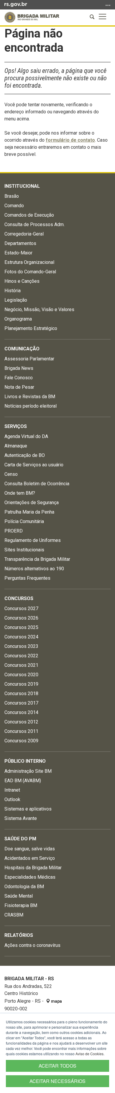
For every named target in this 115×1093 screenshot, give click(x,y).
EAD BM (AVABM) (22, 780)
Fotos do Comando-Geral (30, 272)
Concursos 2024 (21, 637)
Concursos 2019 (21, 684)
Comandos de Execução (29, 215)
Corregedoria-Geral (24, 234)
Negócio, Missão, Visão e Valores (39, 309)
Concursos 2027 (21, 608)
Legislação (15, 300)
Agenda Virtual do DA (26, 436)
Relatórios (18, 935)
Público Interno (25, 761)
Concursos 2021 (21, 665)
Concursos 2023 (21, 646)
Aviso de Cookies (89, 1053)
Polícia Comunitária (24, 521)
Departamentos (20, 243)
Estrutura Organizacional (29, 262)
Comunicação (22, 349)
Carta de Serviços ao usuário (33, 465)
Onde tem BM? (19, 493)
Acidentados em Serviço (29, 858)
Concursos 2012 (21, 722)
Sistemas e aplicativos (28, 809)
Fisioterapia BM (20, 905)
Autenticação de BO (24, 455)
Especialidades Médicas (29, 877)
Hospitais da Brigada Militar (33, 867)
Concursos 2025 (21, 627)
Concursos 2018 (21, 693)
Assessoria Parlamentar (29, 359)
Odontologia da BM (24, 886)
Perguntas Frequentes (27, 578)
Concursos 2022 (21, 656)
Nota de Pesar (19, 387)
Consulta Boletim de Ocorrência (36, 483)
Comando (14, 205)
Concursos (18, 598)
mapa (56, 1001)
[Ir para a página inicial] (31, 17)
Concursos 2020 (21, 674)
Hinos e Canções (22, 281)
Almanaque (15, 446)
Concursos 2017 (21, 703)
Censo (11, 474)
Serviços (15, 426)
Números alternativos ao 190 (34, 568)
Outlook (12, 799)
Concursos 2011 (21, 731)
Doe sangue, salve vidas (29, 849)
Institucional (22, 186)
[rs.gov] (15, 4)
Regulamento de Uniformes (32, 540)
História (12, 290)
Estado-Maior (18, 253)
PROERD (13, 531)
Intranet (12, 790)
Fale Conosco (18, 377)
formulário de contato (70, 140)
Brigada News (18, 368)
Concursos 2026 (21, 618)
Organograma (18, 319)
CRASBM (13, 915)
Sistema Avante (20, 818)
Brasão (11, 196)
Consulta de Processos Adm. (34, 224)
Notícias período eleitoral (30, 406)
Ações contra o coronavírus (32, 945)
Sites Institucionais (24, 550)
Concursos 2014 (21, 712)
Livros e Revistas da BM (29, 396)
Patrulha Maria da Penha (29, 512)
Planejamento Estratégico (30, 328)
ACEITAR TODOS (57, 1065)
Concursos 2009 (21, 741)
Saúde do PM (20, 839)
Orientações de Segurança (31, 502)
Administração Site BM (28, 771)
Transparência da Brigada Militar (37, 559)
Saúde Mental (18, 896)
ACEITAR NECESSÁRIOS (57, 1081)
